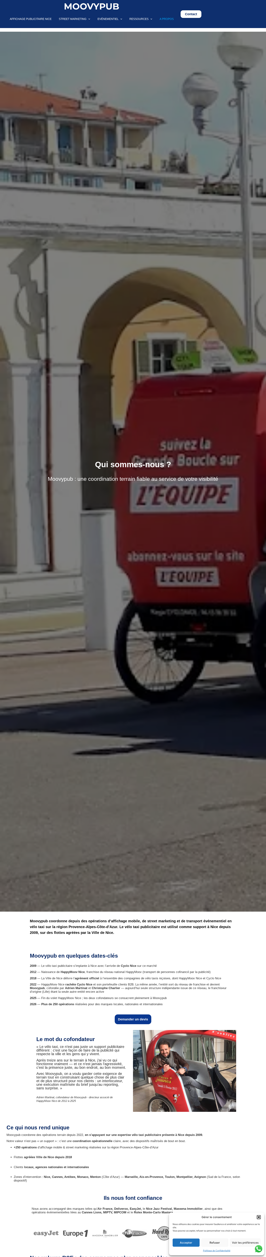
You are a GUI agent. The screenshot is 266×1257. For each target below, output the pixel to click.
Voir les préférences (245, 1242)
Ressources (139, 18)
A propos (167, 18)
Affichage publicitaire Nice (31, 18)
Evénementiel (108, 18)
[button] (259, 1217)
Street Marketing (72, 18)
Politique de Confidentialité (216, 1250)
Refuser (215, 1242)
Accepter (186, 1242)
